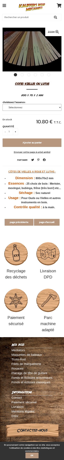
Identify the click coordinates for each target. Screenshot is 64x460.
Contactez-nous (32, 430)
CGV (14, 416)
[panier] (59, 5)
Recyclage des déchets (16, 274)
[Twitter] (32, 160)
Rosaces (17, 368)
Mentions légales (22, 411)
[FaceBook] (44, 160)
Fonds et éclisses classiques (30, 382)
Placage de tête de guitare (29, 373)
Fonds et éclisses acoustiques (31, 377)
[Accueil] (32, 7)
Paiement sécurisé (16, 320)
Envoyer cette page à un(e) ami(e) (32, 152)
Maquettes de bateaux (26, 354)
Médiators (18, 350)
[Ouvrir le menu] (4, 5)
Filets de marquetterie (26, 364)
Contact (16, 397)
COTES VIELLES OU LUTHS (32, 84)
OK (32, 455)
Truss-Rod (18, 359)
